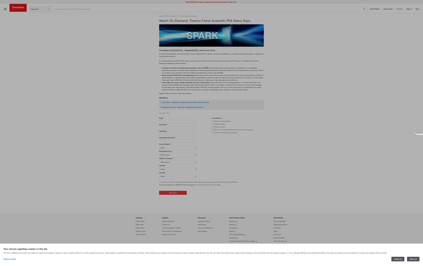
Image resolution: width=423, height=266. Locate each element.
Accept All (398, 259)
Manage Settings (10, 259)
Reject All (413, 259)
